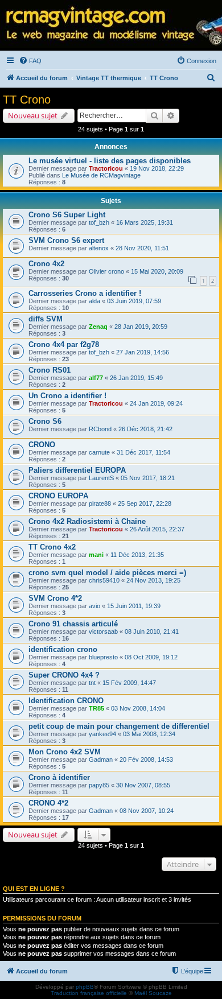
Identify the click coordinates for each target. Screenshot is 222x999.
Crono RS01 (49, 370)
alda (94, 301)
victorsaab (103, 631)
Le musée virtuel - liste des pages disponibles (109, 160)
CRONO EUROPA (58, 496)
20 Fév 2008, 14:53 (146, 759)
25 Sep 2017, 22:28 (144, 503)
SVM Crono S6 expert (66, 240)
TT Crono (27, 99)
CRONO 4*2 (48, 803)
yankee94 (102, 733)
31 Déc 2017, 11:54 (143, 452)
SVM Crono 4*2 (55, 598)
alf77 (96, 377)
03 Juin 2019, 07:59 (134, 301)
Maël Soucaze (153, 993)
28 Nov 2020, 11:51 (142, 248)
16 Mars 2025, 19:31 (144, 222)
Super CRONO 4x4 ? (64, 675)
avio (94, 605)
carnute (99, 452)
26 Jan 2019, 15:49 (136, 377)
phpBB (85, 987)
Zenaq (98, 326)
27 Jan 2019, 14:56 (142, 352)
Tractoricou (106, 168)
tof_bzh (99, 222)
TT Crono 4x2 (52, 547)
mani (96, 554)
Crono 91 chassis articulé (73, 624)
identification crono (62, 649)
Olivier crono (106, 271)
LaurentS (101, 477)
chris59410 (104, 580)
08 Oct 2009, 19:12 (151, 657)
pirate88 (100, 503)
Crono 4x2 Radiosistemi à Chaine (87, 521)
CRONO (41, 444)
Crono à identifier (59, 777)
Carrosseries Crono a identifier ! (84, 293)
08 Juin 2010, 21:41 (152, 631)
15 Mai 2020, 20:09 (157, 271)
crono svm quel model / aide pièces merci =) (107, 572)
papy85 (99, 785)
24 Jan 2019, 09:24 (156, 403)
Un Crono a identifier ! (67, 395)
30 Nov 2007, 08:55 (143, 785)
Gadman (101, 759)
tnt (92, 682)
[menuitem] (30, 61)
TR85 (96, 708)
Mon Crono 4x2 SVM (64, 752)
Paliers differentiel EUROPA (77, 470)
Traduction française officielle (89, 993)
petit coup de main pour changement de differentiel (118, 726)
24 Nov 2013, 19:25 (153, 580)
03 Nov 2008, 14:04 (138, 708)
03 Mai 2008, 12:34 (149, 733)
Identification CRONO (66, 700)
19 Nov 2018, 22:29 (157, 168)
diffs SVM (45, 319)
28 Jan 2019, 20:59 (140, 326)
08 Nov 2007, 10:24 (147, 810)
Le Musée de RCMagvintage (101, 175)
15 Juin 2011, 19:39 (134, 605)
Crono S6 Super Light (66, 214)
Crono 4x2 (46, 263)
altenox (99, 248)
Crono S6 (44, 421)
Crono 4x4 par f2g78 (63, 344)
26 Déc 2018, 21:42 (145, 429)
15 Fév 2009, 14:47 (129, 682)
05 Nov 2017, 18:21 (148, 477)
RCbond (100, 429)
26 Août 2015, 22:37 (157, 529)
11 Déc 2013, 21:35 (137, 554)
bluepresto (103, 657)
